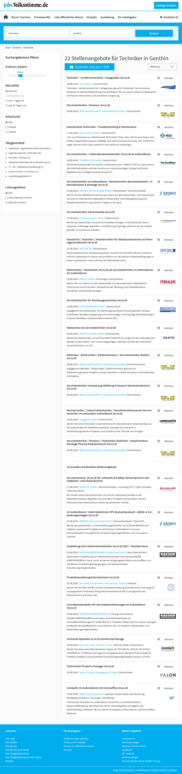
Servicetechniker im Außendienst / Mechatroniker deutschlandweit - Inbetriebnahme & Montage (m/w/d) (110, 183)
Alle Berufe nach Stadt (17, 749)
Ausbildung (107, 17)
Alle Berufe (11, 746)
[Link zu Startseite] (27, 5)
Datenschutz (127, 770)
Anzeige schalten (166, 5)
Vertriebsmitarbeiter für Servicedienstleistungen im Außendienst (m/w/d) (106, 606)
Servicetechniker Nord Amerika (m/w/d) (91, 212)
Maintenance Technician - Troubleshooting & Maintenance (101, 127)
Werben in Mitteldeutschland (79, 746)
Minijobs (92, 17)
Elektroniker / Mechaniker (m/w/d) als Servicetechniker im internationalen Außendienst (110, 271)
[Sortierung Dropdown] (172, 66)
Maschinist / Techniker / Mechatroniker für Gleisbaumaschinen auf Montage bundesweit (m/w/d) (110, 241)
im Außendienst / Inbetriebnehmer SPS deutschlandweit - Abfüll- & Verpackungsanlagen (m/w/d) (110, 513)
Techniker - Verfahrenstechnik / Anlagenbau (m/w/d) (98, 77)
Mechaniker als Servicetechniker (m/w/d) (91, 327)
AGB (115, 770)
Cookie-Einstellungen (163, 770)
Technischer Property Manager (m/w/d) (90, 666)
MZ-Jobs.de (128, 753)
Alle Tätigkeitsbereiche (17, 753)
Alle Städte (11, 742)
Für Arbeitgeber (127, 17)
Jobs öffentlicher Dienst (68, 17)
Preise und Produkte (74, 742)
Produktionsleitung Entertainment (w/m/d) (93, 577)
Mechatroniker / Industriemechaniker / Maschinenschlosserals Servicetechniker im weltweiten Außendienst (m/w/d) (109, 411)
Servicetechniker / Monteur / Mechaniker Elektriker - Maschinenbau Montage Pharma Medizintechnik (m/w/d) (107, 442)
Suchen (154, 33)
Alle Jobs (10, 738)
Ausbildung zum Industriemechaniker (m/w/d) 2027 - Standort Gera (107, 546)
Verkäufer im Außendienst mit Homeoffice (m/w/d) (97, 688)
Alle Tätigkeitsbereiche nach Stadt (23, 757)
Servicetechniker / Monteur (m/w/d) (88, 105)
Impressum (142, 770)
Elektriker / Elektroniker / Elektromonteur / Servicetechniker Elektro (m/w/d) (108, 356)
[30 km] (20, 75)
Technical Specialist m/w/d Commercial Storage (95, 639)
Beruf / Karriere (21, 17)
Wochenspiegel (130, 757)
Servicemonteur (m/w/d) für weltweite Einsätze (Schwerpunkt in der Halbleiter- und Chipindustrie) (108, 479)
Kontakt (68, 749)
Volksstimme (129, 738)
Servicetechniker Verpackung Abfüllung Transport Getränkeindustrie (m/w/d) (108, 387)
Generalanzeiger (130, 742)
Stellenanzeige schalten (76, 738)
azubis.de (127, 749)
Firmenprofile (42, 17)
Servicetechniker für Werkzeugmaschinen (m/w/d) (97, 300)
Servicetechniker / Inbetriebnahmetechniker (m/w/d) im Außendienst (109, 154)
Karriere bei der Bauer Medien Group (141, 761)
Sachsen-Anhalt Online (134, 746)
